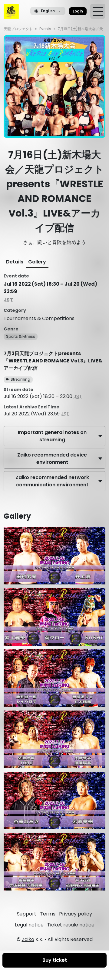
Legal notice (29, 924)
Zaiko (28, 939)
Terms (47, 913)
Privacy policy (75, 913)
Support (26, 913)
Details (14, 261)
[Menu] (97, 11)
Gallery (37, 261)
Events (45, 28)
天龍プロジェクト (18, 28)
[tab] (15, 262)
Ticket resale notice (70, 924)
